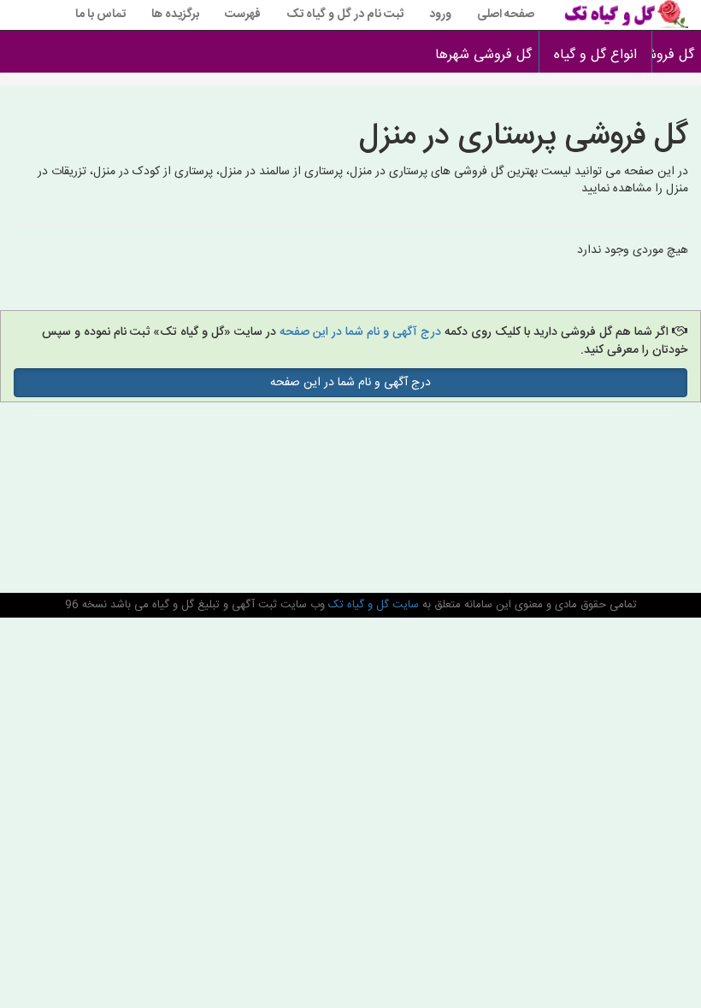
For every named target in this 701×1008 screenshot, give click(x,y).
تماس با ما (100, 14)
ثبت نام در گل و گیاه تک (345, 14)
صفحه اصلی (505, 14)
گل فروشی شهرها (483, 55)
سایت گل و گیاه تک (372, 604)
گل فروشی (676, 55)
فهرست (243, 14)
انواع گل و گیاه (595, 55)
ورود (440, 14)
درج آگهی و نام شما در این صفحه (360, 332)
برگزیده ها (175, 14)
